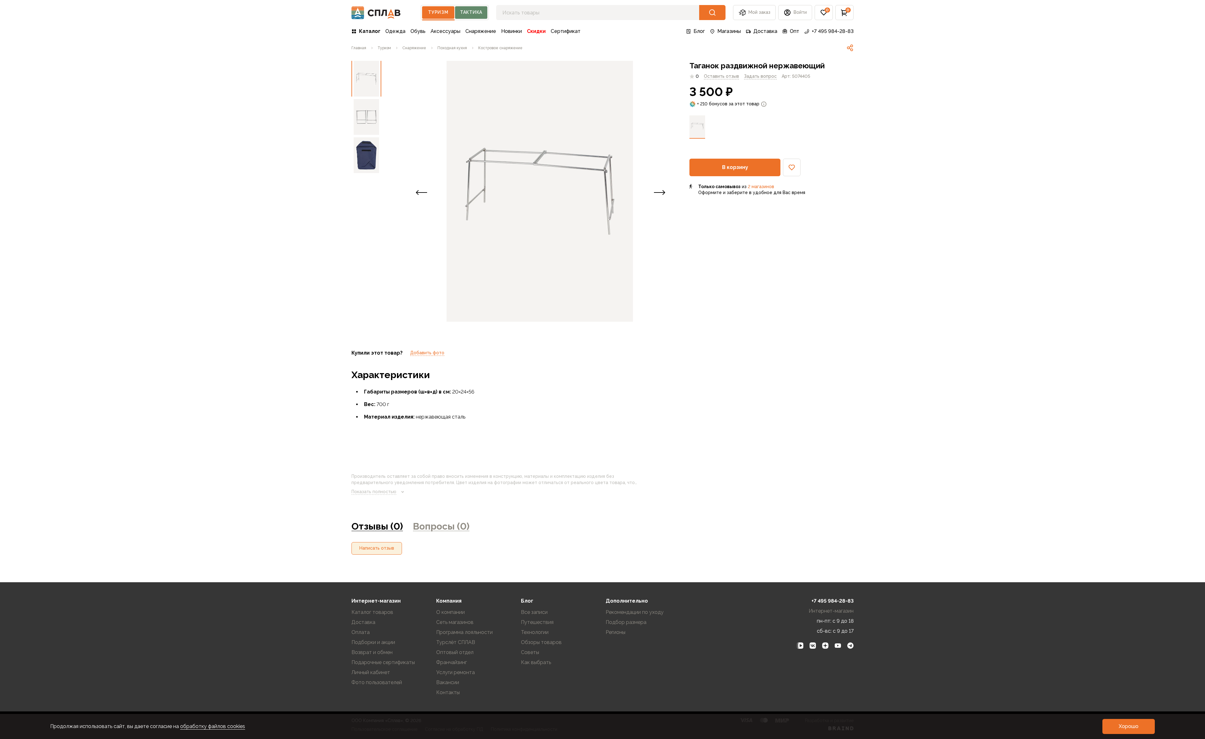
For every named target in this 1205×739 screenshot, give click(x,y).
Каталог (369, 31)
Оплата (360, 632)
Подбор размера (626, 622)
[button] (824, 12)
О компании (450, 612)
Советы (530, 652)
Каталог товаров (372, 612)
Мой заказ (759, 12)
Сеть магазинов (455, 622)
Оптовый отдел (455, 652)
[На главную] (376, 12)
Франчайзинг (451, 662)
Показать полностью (373, 491)
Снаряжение (480, 31)
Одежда (395, 31)
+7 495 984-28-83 (833, 31)
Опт (794, 31)
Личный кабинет (370, 672)
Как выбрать (536, 662)
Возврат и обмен (372, 652)
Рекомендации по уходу (635, 612)
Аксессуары (445, 31)
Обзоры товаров (541, 642)
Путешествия (537, 622)
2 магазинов (761, 186)
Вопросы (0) (441, 526)
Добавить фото (427, 352)
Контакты (448, 692)
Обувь (418, 31)
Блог (699, 31)
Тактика (471, 12)
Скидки (536, 31)
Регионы (615, 632)
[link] (850, 48)
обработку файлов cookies (212, 726)
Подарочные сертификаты (383, 662)
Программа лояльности (464, 632)
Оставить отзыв (721, 76)
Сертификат (566, 31)
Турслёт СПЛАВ (455, 642)
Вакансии (447, 682)
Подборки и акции (373, 642)
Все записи (534, 612)
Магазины (729, 31)
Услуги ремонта (455, 672)
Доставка (765, 31)
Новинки (511, 31)
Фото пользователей (376, 682)
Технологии (535, 632)
